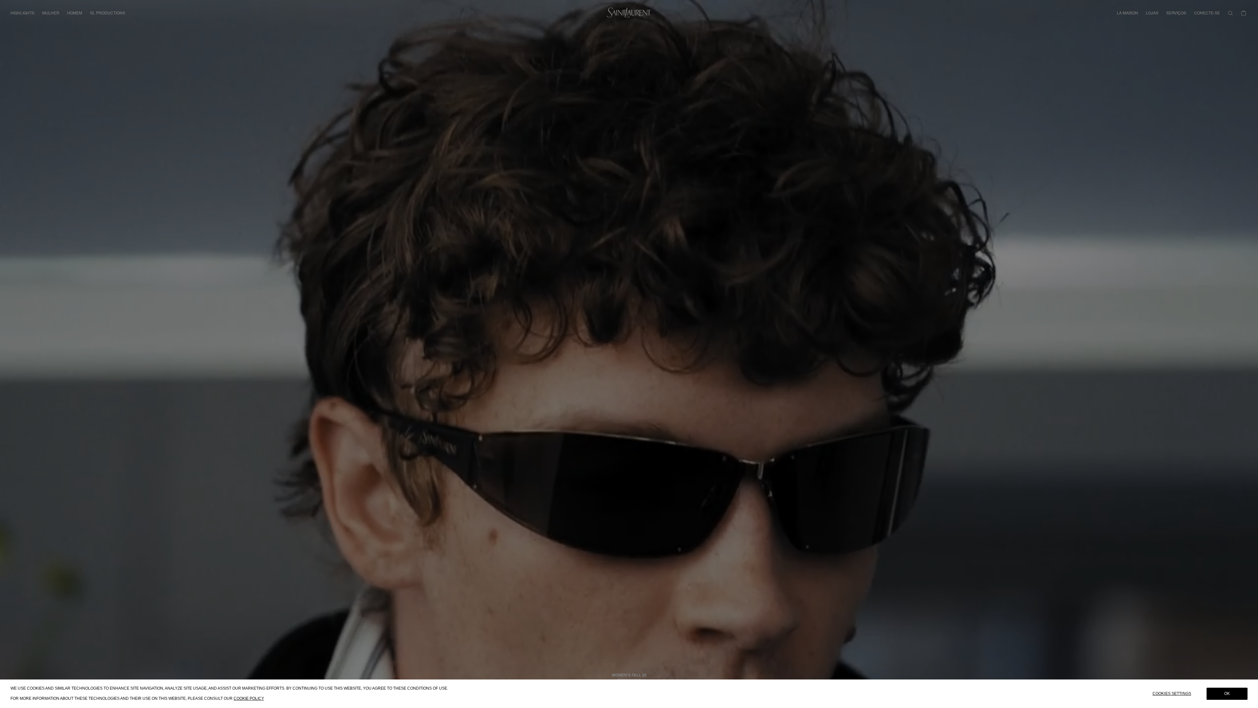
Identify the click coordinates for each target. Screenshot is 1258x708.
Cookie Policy (249, 698)
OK (1227, 693)
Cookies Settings (1172, 693)
